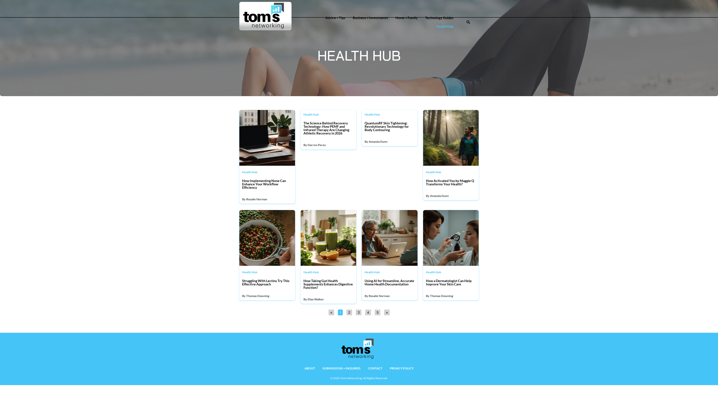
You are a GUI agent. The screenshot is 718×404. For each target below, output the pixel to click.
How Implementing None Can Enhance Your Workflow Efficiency (264, 184)
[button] (454, 7)
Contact (375, 368)
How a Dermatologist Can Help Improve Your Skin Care (449, 282)
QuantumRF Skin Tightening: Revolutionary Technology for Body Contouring (387, 126)
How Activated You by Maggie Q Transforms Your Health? (450, 182)
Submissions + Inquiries (341, 368)
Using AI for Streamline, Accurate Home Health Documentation (389, 282)
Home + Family (406, 18)
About (310, 368)
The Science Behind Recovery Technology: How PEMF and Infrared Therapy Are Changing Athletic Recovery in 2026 (326, 128)
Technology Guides (439, 18)
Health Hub (444, 26)
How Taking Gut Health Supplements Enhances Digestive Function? (328, 284)
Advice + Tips (335, 18)
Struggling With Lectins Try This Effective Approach (265, 282)
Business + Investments (370, 18)
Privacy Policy (402, 368)
